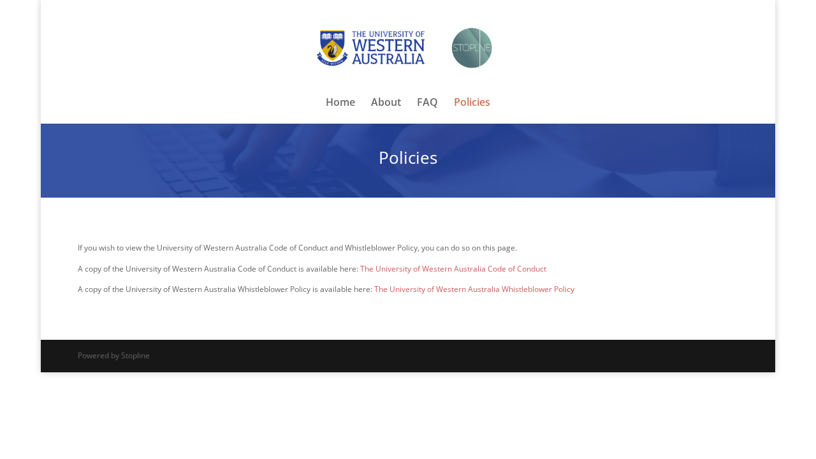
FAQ (427, 103)
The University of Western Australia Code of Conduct (453, 268)
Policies (472, 103)
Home (340, 103)
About (386, 103)
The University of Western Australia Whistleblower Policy (474, 289)
